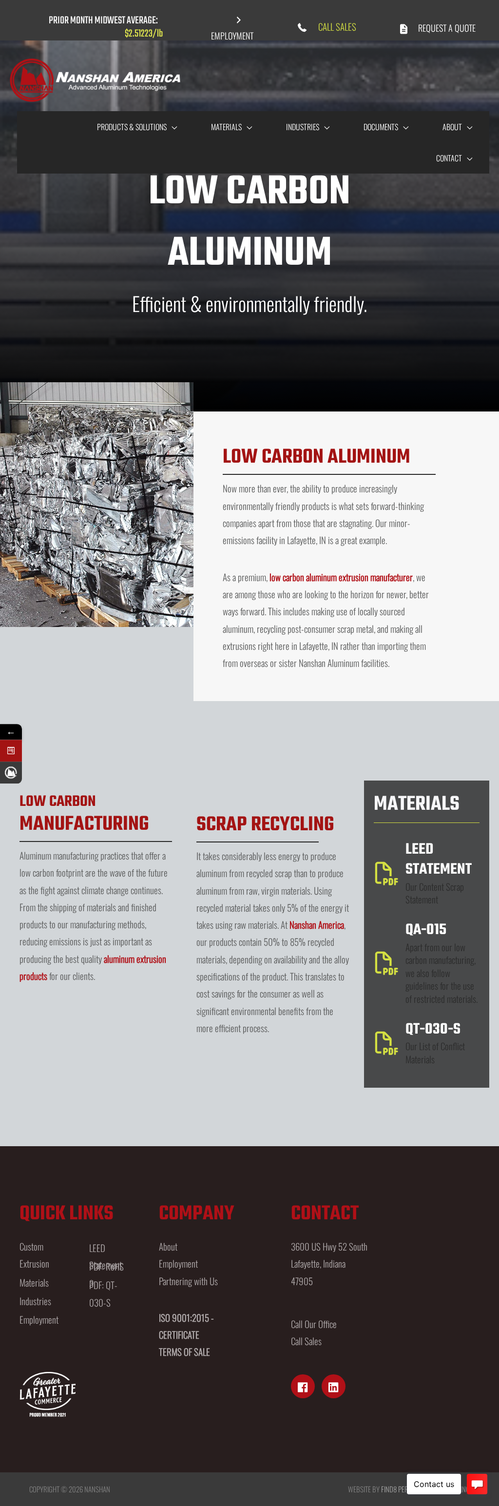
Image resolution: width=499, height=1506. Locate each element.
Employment (38, 1319)
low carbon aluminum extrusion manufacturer (341, 577)
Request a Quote (447, 27)
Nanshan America (316, 924)
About (168, 1246)
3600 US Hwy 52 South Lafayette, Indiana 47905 (329, 1263)
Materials (34, 1282)
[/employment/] (11, 772)
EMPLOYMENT (232, 35)
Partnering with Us (188, 1281)
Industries (35, 1301)
